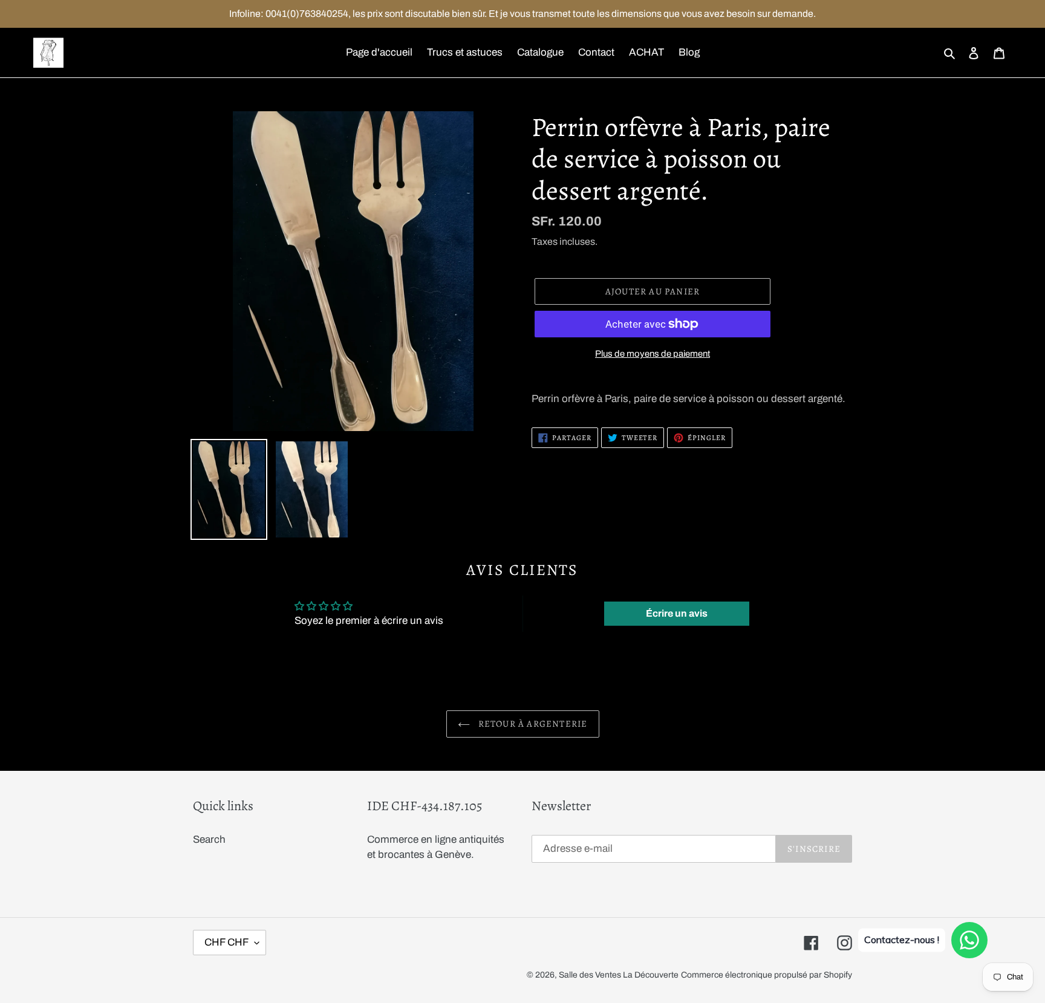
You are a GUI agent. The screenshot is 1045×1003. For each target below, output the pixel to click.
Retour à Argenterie (532, 724)
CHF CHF (226, 942)
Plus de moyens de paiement (652, 354)
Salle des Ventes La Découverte (619, 974)
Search (209, 839)
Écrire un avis (677, 613)
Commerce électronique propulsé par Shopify (766, 974)
